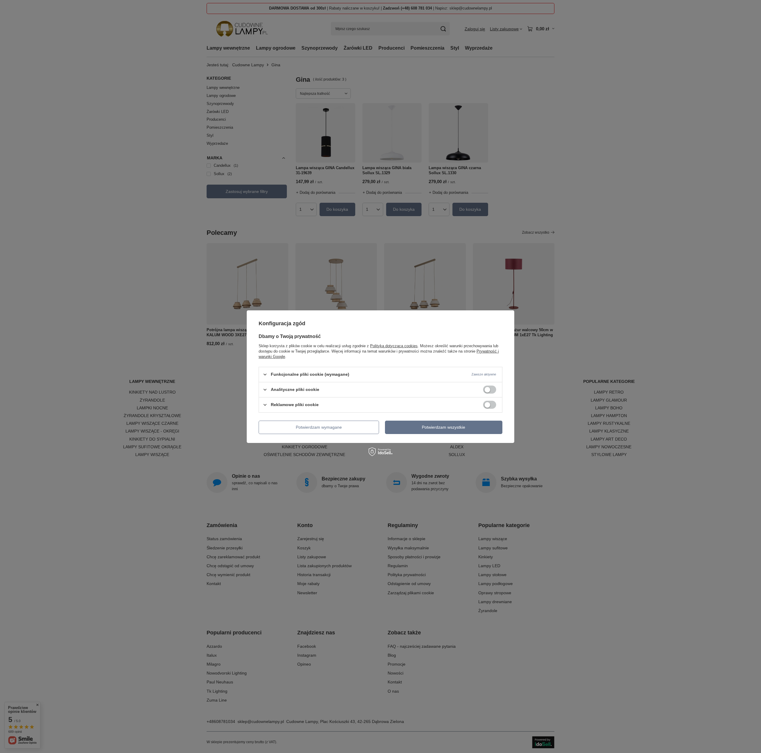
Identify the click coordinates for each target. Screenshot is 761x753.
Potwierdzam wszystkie (443, 427)
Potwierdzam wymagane (319, 427)
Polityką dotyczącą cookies (394, 345)
